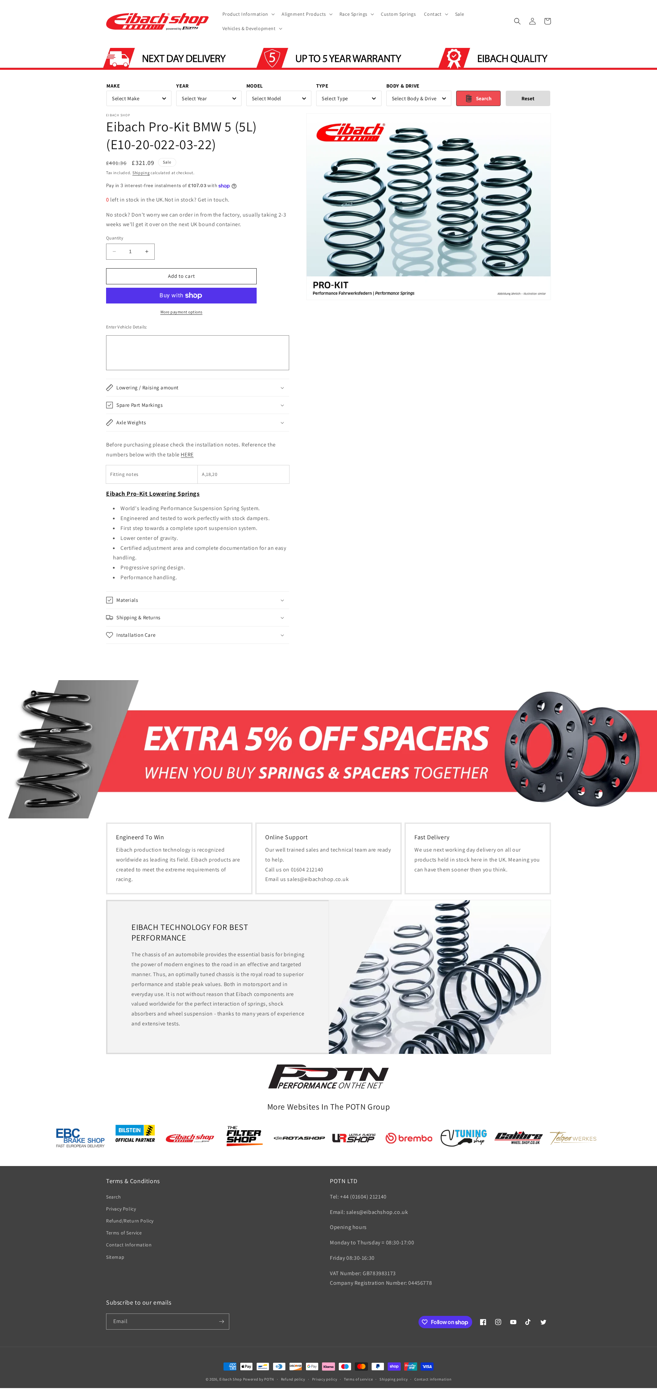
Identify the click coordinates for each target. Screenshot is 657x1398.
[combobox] (138, 98)
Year (182, 85)
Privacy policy (324, 1379)
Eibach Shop (230, 1379)
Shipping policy (393, 1379)
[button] (248, 14)
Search (113, 1197)
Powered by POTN (258, 1379)
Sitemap (115, 1257)
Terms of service (358, 1379)
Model (254, 85)
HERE (187, 454)
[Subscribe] (221, 1321)
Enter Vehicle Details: (126, 327)
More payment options (181, 311)
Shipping (141, 172)
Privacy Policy (121, 1209)
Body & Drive (403, 85)
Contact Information (129, 1245)
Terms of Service (124, 1233)
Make (113, 85)
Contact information (432, 1379)
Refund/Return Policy (130, 1221)
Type (322, 85)
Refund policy (293, 1379)
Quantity (114, 238)
